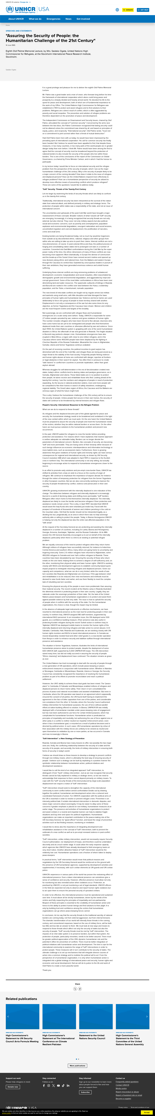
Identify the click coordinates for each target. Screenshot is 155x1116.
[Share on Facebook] (80, 989)
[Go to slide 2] (79, 1060)
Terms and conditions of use (140, 1107)
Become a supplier (123, 1098)
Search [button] (110, 10)
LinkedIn (68, 1085)
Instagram (48, 1085)
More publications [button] (77, 1065)
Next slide (147, 1016)
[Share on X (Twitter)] (75, 989)
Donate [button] (129, 10)
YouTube (58, 1085)
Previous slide (8, 1016)
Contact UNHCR (122, 1085)
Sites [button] (117, 10)
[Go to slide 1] (77, 1060)
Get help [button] (144, 10)
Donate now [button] (13, 1086)
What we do (35, 19)
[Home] (20, 9)
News (68, 19)
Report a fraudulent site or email (129, 1095)
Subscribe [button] (85, 1092)
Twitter (53, 1085)
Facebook (43, 1085)
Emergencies (53, 19)
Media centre (121, 1088)
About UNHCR (16, 19)
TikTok (63, 1085)
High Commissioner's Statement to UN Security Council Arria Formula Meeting (22, 1038)
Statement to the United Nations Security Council (92, 1037)
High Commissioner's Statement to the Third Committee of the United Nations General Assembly (130, 1040)
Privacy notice (123, 1107)
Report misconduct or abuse (127, 1092)
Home (8, 25)
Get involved (83, 19)
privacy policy (6, 1113)
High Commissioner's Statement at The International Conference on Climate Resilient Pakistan (58, 1040)
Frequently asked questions (127, 1081)
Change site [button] (24, 2)
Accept (147, 1112)
